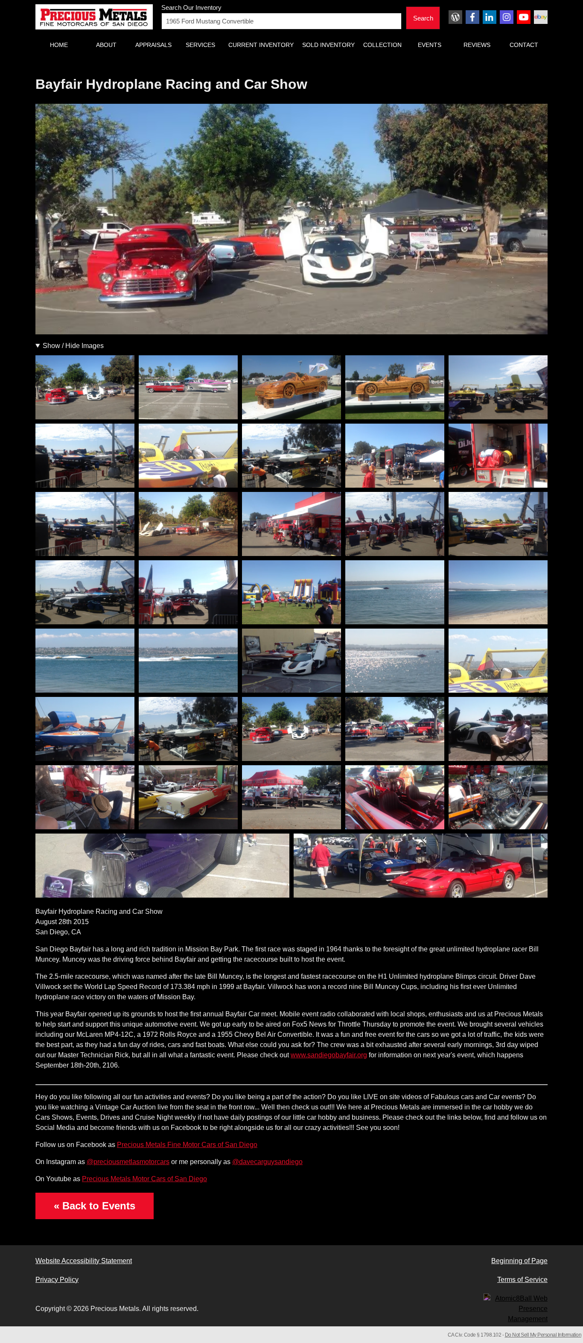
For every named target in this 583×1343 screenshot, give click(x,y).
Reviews (476, 44)
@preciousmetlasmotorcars (128, 1161)
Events (429, 44)
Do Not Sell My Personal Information (543, 1335)
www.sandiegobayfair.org (329, 1055)
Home (59, 44)
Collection (382, 44)
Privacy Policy (57, 1279)
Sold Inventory (328, 44)
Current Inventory (261, 44)
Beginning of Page (519, 1260)
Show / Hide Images (73, 345)
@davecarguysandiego (267, 1161)
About (106, 44)
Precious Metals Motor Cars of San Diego (144, 1178)
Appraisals (153, 44)
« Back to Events (94, 1205)
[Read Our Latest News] (455, 17)
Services (200, 44)
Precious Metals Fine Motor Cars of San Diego (187, 1144)
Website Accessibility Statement (83, 1260)
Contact (524, 44)
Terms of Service (522, 1279)
